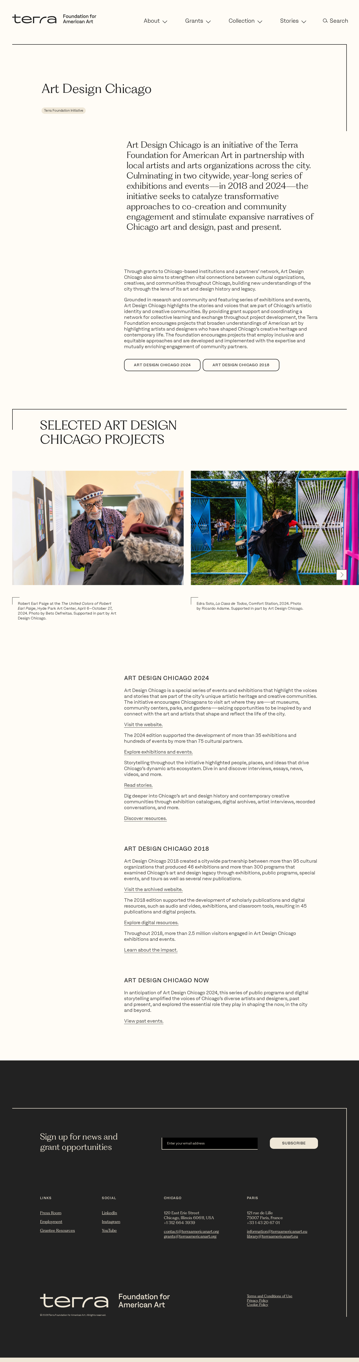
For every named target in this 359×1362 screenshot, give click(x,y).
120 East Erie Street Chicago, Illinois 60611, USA (189, 1215)
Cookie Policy (257, 1304)
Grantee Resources (57, 1230)
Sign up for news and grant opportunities (78, 1141)
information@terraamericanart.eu (277, 1231)
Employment (51, 1221)
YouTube (109, 1230)
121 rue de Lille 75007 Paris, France (265, 1215)
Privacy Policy (257, 1300)
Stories (289, 20)
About (152, 20)
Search (339, 20)
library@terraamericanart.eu (272, 1236)
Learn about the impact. (151, 950)
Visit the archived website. (153, 889)
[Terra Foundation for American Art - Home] (54, 22)
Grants (194, 20)
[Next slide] (341, 574)
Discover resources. (145, 818)
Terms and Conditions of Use (269, 1296)
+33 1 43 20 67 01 (263, 1222)
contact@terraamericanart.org (191, 1231)
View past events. (143, 1021)
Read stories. (138, 785)
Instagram (111, 1221)
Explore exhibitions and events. (158, 752)
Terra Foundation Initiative (63, 110)
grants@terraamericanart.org (190, 1236)
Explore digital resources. (151, 922)
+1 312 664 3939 (179, 1222)
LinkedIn (109, 1212)
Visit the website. (143, 724)
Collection (242, 20)
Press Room (50, 1212)
